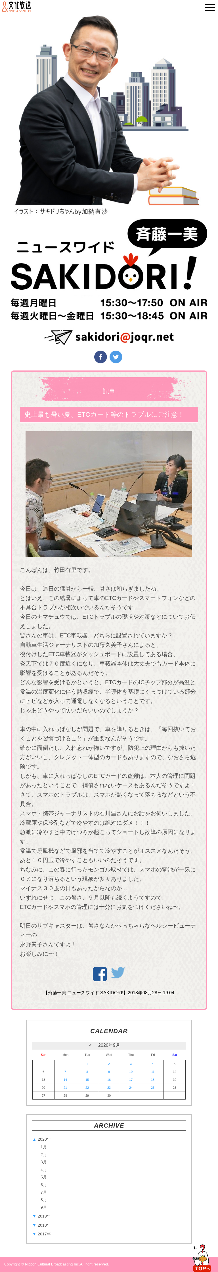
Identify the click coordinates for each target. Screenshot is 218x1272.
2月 (44, 1154)
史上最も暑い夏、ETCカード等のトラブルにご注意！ (104, 414)
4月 (44, 1169)
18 (152, 1079)
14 (65, 1079)
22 (87, 1087)
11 (152, 1071)
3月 (44, 1162)
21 (65, 1087)
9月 (44, 1207)
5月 (44, 1177)
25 (152, 1087)
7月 (44, 1192)
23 (109, 1087)
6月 (44, 1184)
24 (131, 1087)
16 (109, 1079)
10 (131, 1071)
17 (131, 1079)
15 (87, 1079)
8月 (44, 1199)
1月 (44, 1147)
